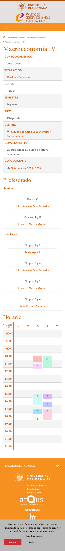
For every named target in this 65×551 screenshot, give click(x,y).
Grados (22, 37)
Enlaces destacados (20, 465)
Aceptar (12, 542)
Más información (33, 535)
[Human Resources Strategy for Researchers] (32, 518)
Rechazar (33, 542)
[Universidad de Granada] (32, 6)
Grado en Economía (18, 77)
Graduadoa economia (37, 37)
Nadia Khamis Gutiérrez (32, 306)
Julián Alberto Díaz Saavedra (32, 206)
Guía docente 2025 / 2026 (26, 168)
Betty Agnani (32, 252)
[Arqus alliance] (31, 500)
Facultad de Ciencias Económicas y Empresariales (37, 489)
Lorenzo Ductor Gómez (32, 224)
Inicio (4, 37)
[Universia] (32, 510)
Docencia (12, 37)
